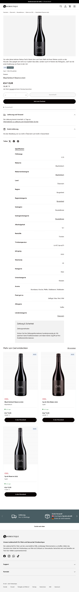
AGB (50, 587)
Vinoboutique (13, 584)
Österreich (12, 12)
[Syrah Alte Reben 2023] (58, 374)
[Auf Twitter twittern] (10, 141)
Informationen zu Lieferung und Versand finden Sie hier (20, 121)
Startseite (5, 12)
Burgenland (60, 201)
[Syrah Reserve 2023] (21, 449)
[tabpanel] (39, 235)
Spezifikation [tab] (19, 149)
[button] (70, 6)
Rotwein (5, 74)
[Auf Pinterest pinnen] (18, 141)
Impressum (57, 587)
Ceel (4, 71)
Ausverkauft (52, 95)
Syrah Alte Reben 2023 (50, 402)
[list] (39, 35)
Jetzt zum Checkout (39, 101)
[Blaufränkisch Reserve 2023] (21, 374)
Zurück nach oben (39, 526)
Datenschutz (43, 587)
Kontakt (5, 587)
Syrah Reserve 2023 (11, 476)
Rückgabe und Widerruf (23, 587)
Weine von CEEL (30, 12)
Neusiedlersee (20, 12)
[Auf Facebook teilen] (14, 141)
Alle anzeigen (71, 348)
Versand (11, 89)
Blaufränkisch (60, 175)
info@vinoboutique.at (44, 2)
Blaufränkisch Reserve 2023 (14, 402)
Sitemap (34, 587)
